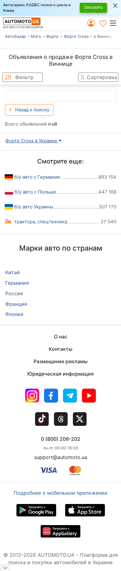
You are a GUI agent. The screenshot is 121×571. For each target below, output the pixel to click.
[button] (115, 23)
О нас (60, 336)
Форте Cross (76, 36)
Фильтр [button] (24, 77)
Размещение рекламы (60, 361)
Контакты (60, 349)
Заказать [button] (93, 7)
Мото (36, 36)
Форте (52, 36)
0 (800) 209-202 (60, 439)
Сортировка (102, 77)
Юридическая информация (60, 374)
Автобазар (15, 36)
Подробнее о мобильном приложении (60, 493)
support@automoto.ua (60, 457)
